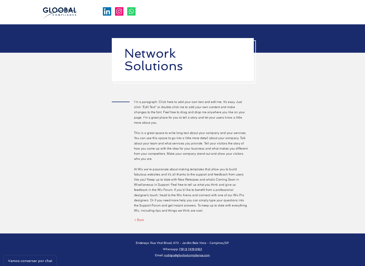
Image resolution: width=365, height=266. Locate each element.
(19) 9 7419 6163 (190, 249)
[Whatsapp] (131, 11)
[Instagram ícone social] (119, 11)
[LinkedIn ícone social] (107, 11)
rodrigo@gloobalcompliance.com (187, 255)
